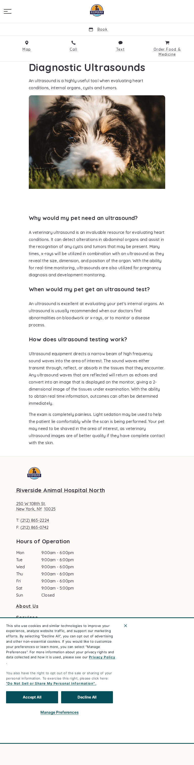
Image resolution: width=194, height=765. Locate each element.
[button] (7, 11)
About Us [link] (27, 606)
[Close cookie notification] (125, 625)
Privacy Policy (102, 657)
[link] (97, 10)
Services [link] (27, 617)
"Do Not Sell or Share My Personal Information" (50, 683)
